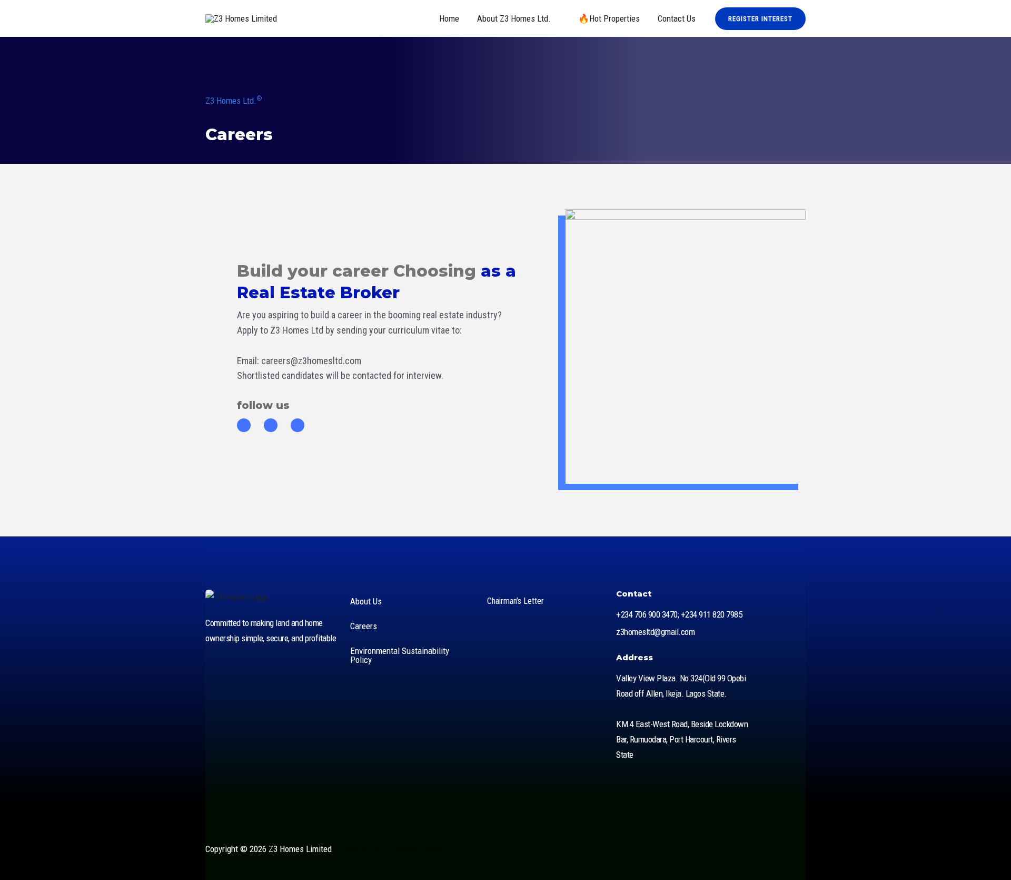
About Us (366, 601)
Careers (363, 626)
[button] (760, 18)
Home (449, 18)
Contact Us (677, 18)
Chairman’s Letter (515, 601)
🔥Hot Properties (609, 18)
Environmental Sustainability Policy (399, 655)
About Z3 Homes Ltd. (514, 18)
